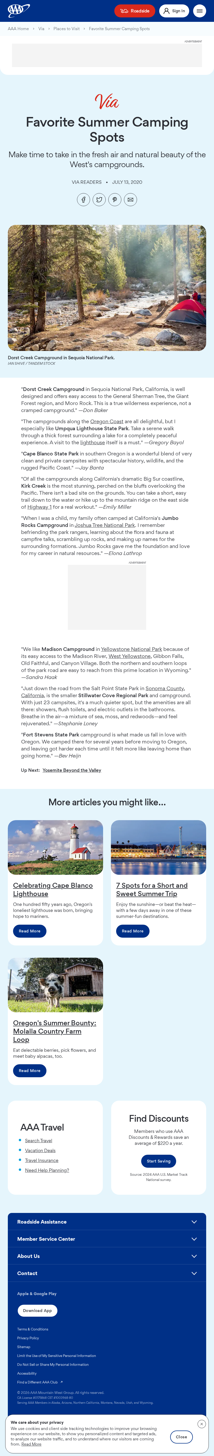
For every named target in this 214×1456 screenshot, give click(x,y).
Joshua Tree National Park (105, 525)
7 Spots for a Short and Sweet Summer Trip (152, 889)
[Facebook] (83, 199)
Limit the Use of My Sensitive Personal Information (56, 1356)
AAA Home (18, 29)
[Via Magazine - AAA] (107, 101)
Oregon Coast (106, 421)
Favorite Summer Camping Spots (119, 29)
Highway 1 (39, 507)
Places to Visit (67, 29)
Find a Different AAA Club (40, 1382)
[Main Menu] (199, 10)
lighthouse (92, 442)
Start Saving (159, 1161)
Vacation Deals (40, 1150)
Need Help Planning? (47, 1170)
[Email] (130, 199)
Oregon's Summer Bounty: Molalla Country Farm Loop (54, 1030)
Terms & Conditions (32, 1329)
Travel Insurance (41, 1160)
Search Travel (38, 1140)
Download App (37, 1310)
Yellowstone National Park (131, 649)
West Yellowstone (130, 656)
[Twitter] (99, 199)
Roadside (140, 11)
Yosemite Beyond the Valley (72, 770)
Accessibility (27, 1373)
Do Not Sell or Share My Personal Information (53, 1364)
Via (41, 29)
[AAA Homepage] (19, 11)
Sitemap (23, 1347)
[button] (107, 1224)
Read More (30, 931)
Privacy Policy (28, 1338)
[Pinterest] (114, 199)
